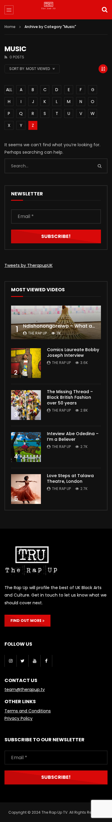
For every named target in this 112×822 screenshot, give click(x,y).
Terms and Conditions (27, 711)
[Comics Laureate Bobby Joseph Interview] (26, 363)
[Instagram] (10, 661)
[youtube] (34, 661)
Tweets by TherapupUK (28, 265)
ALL (9, 90)
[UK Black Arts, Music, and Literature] (56, 10)
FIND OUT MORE (26, 620)
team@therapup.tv (24, 689)
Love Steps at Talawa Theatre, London (70, 478)
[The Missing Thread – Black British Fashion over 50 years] (26, 405)
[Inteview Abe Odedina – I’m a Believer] (26, 447)
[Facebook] (46, 661)
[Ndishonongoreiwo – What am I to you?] (56, 322)
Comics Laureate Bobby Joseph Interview (73, 352)
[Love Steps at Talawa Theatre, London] (26, 489)
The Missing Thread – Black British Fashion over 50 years (70, 397)
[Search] (104, 9)
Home (10, 26)
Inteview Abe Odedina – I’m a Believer (73, 436)
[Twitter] (22, 661)
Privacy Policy (18, 718)
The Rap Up (37, 333)
